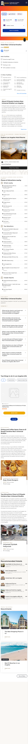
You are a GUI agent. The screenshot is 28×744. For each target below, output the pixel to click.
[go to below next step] (24, 40)
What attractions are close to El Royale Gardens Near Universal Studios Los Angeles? (12, 347)
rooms (4, 115)
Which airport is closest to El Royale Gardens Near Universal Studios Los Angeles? (11, 354)
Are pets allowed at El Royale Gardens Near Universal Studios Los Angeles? (12, 339)
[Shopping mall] (14, 533)
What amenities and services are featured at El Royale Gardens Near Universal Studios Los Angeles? (11, 319)
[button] (25, 461)
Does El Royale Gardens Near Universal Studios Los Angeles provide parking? (12, 326)
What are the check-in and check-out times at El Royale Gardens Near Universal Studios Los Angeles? (12, 312)
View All (14, 419)
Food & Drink (11, 380)
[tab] (14, 311)
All (3, 380)
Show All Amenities (21, 93)
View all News (22, 676)
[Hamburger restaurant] (14, 469)
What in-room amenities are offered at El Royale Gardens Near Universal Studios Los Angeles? (13, 333)
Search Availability (14, 30)
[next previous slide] (3, 147)
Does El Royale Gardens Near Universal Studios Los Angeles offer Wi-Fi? (12, 361)
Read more (23, 129)
